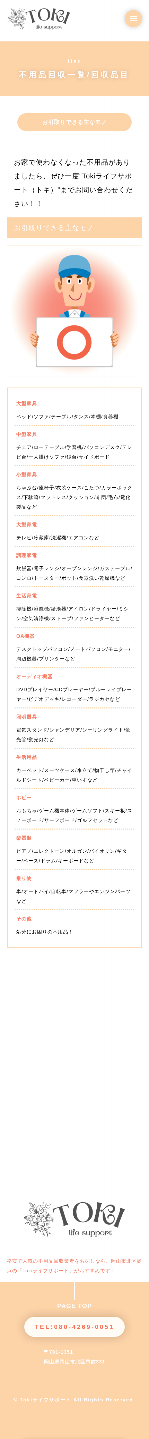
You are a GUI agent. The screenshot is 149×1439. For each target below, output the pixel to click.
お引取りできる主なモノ (74, 122)
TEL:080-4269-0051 (74, 1326)
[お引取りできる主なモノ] (74, 371)
